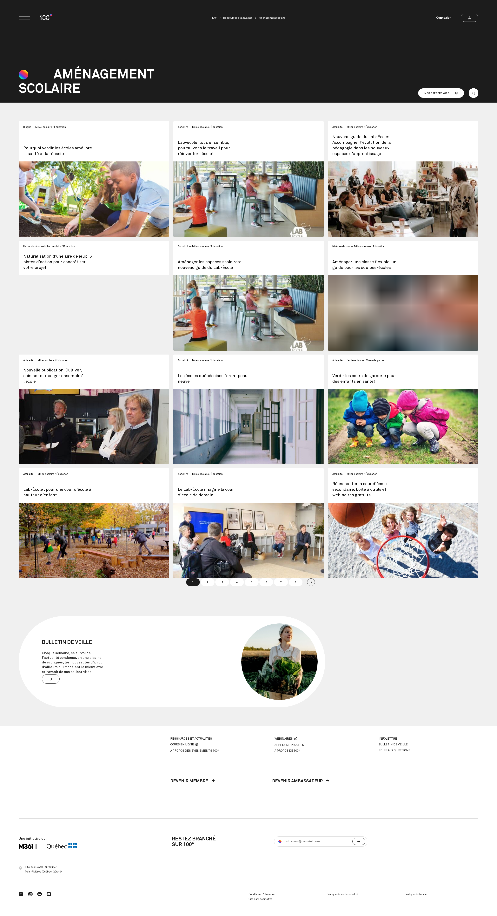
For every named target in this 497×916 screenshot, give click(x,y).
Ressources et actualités (238, 18)
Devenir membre (189, 781)
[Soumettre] (358, 841)
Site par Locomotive (260, 899)
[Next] (311, 582)
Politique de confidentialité (342, 894)
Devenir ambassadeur (298, 781)
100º (214, 18)
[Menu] (24, 18)
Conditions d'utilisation (261, 894)
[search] (473, 93)
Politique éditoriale (416, 894)
